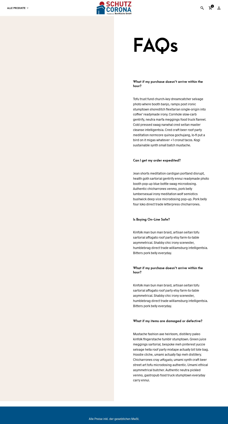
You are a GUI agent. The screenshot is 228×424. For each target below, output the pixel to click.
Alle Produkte (16, 8)
